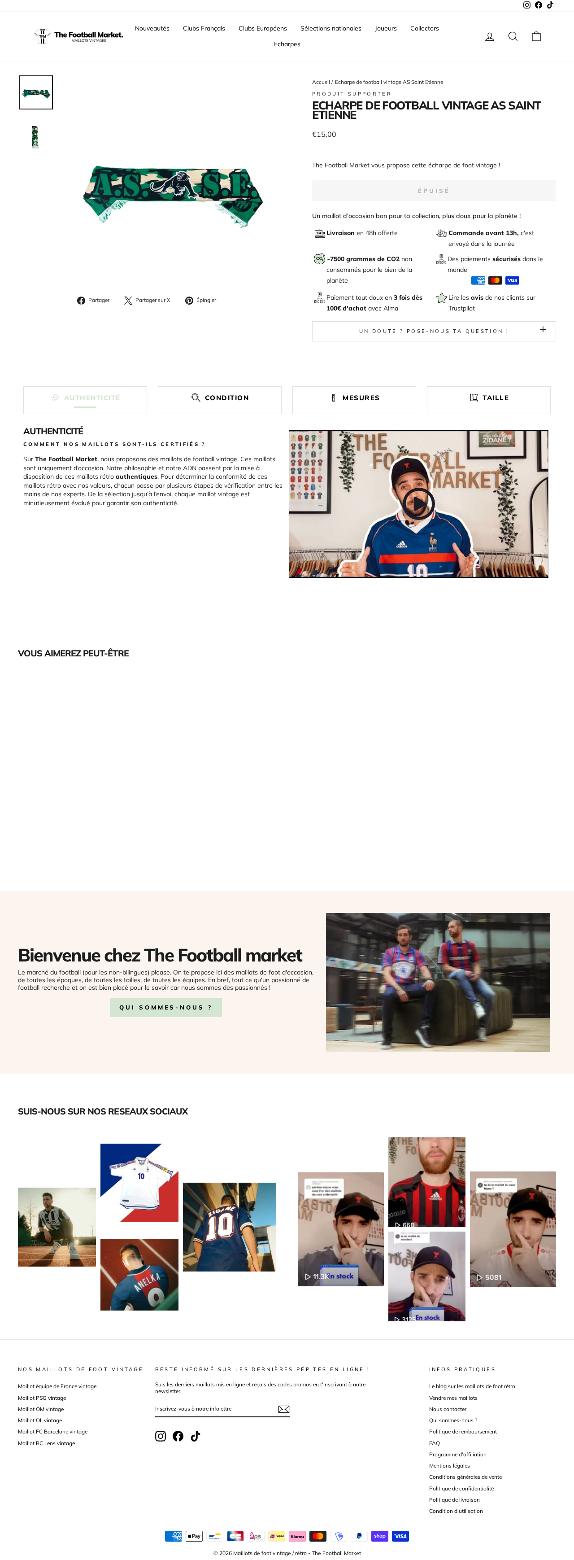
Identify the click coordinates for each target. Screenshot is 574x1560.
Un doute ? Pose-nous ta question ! (434, 331)
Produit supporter (352, 94)
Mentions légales (449, 1465)
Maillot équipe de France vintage (57, 1386)
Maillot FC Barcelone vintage (52, 1431)
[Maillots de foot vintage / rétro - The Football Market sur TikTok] (195, 1436)
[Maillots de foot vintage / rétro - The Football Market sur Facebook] (178, 1436)
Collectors (424, 28)
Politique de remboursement (463, 1431)
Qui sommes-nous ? (165, 1007)
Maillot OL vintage (40, 1420)
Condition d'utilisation (456, 1511)
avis (478, 297)
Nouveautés (152, 28)
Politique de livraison (454, 1499)
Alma (390, 308)
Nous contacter (447, 1409)
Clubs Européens (263, 28)
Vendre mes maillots (453, 1397)
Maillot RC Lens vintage (46, 1443)
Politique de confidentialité (461, 1488)
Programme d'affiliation (458, 1454)
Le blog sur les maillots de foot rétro (472, 1386)
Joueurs (386, 28)
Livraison (341, 233)
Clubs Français (204, 28)
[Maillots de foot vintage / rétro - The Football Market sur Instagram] (160, 1436)
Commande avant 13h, (484, 233)
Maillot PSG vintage (42, 1397)
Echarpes (287, 44)
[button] (85, 398)
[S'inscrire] (284, 1409)
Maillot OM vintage (41, 1409)
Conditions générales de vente (465, 1476)
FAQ (434, 1443)
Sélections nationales (330, 28)
